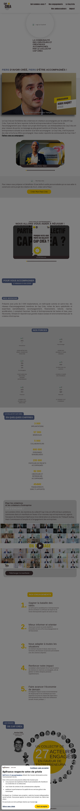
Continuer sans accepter (39, 768)
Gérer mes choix (9, 806)
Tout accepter (42, 806)
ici (36, 802)
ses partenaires (16, 775)
